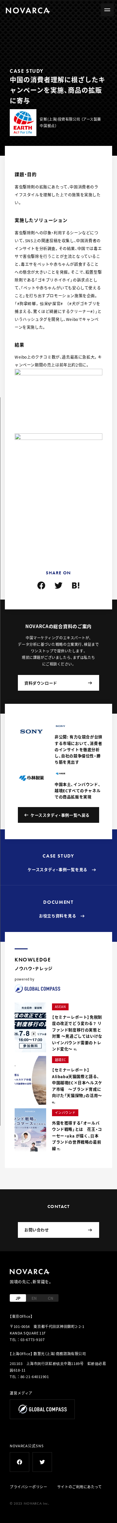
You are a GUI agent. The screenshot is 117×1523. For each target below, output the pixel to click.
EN (34, 1298)
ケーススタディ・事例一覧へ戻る (60, 815)
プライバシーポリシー (28, 1486)
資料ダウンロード (40, 683)
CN (50, 1298)
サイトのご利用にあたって (79, 1486)
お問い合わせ (36, 1230)
